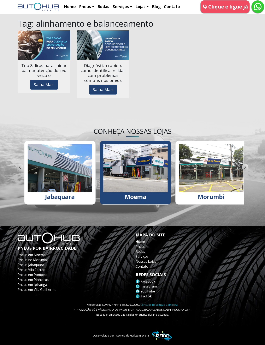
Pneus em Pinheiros (33, 279)
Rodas (103, 6)
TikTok (146, 296)
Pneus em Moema (32, 255)
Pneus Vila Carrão (31, 269)
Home (70, 6)
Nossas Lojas (146, 261)
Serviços (121, 6)
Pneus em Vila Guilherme (37, 289)
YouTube (148, 291)
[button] (20, 167)
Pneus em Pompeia (32, 274)
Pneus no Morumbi (33, 260)
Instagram (149, 286)
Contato (172, 6)
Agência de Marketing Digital (132, 335)
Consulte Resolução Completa (159, 305)
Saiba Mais (44, 84)
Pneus (85, 6)
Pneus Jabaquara (31, 264)
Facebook (148, 281)
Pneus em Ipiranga (32, 284)
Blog (156, 6)
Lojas (140, 6)
